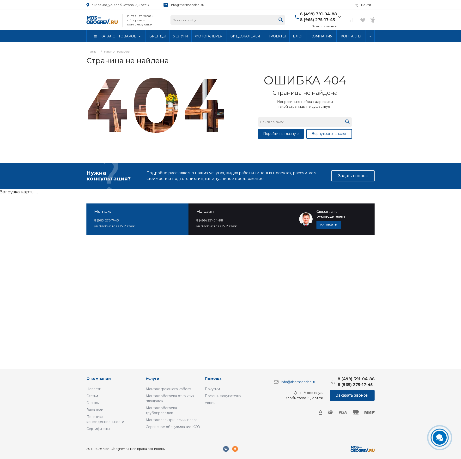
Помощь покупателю (223, 396)
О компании (98, 378)
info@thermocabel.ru (187, 5)
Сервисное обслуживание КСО (173, 427)
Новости (93, 389)
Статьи (92, 396)
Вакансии (94, 410)
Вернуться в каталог (329, 133)
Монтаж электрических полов (172, 420)
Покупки (212, 389)
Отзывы (92, 403)
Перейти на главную (281, 133)
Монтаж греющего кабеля (168, 389)
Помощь (213, 378)
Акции (210, 403)
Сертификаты (98, 429)
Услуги (152, 378)
